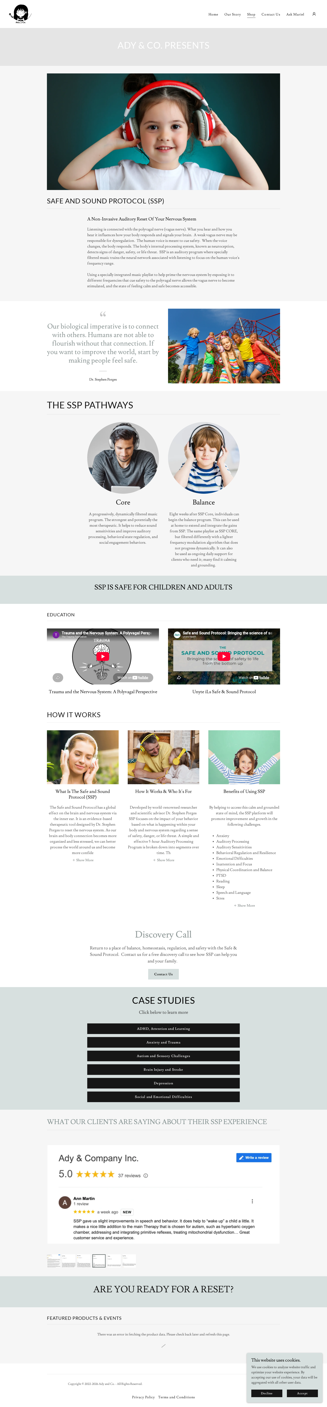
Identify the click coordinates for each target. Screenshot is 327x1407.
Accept (302, 1393)
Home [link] (213, 14)
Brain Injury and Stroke (163, 1070)
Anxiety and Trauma (163, 1042)
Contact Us (163, 974)
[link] (20, 13)
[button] (314, 14)
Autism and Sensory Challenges (163, 1056)
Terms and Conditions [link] (176, 1397)
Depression (163, 1083)
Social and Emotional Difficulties (163, 1097)
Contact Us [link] (271, 14)
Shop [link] (251, 14)
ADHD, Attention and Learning (163, 1029)
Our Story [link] (232, 14)
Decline (267, 1393)
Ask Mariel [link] (295, 14)
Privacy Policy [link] (143, 1397)
